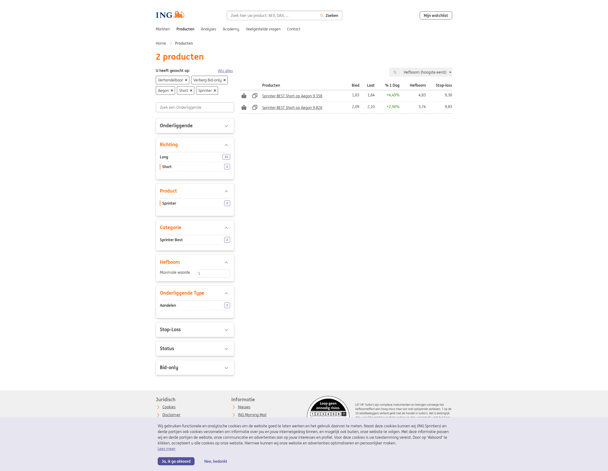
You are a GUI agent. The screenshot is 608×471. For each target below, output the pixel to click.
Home (161, 43)
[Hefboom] (195, 262)
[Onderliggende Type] (195, 293)
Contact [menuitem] (293, 29)
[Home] (170, 15)
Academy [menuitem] (231, 29)
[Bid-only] (195, 367)
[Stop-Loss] (195, 329)
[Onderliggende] (195, 125)
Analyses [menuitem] (208, 29)
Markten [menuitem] (163, 29)
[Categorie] (195, 227)
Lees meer (167, 448)
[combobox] (271, 15)
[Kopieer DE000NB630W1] (254, 95)
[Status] (195, 348)
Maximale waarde (175, 272)
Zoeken (332, 15)
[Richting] (195, 144)
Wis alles (225, 70)
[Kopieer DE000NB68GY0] (254, 107)
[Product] (195, 191)
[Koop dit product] (243, 95)
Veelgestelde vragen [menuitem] (263, 29)
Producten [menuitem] (185, 29)
